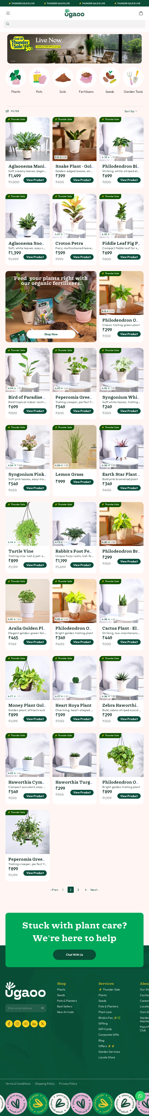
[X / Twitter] (42, 1023)
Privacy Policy (68, 1083)
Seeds (61, 995)
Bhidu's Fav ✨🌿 (109, 1018)
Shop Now (51, 334)
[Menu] (8, 13)
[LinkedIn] (34, 1023)
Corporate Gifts (108, 1034)
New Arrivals (65, 1012)
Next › (94, 890)
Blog (101, 1040)
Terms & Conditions (18, 1083)
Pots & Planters (67, 1000)
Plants (61, 989)
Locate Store (106, 1057)
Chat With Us (74, 954)
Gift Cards (105, 1029)
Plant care (105, 1012)
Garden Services (109, 1051)
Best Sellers (64, 1006)
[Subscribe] (42, 1008)
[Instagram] (17, 1023)
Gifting (103, 1023)
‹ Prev (55, 890)
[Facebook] (9, 1023)
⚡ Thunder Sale (109, 989)
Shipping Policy (45, 1083)
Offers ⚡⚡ (106, 1046)
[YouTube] (25, 1023)
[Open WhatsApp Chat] (140, 1096)
